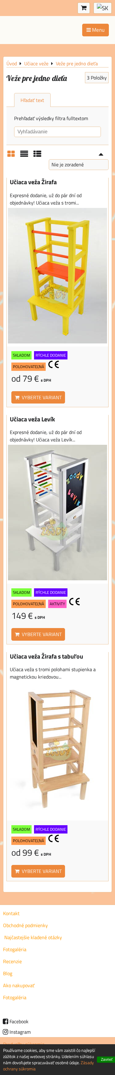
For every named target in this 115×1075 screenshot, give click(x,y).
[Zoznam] (24, 156)
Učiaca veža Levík (32, 419)
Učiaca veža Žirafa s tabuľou (46, 656)
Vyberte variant (40, 397)
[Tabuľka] (37, 156)
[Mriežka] (11, 156)
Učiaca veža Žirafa (33, 182)
